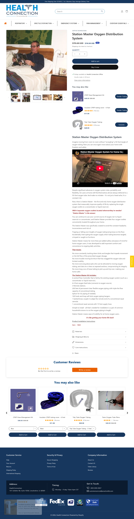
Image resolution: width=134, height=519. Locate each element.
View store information (82, 80)
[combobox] (80, 11)
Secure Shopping (52, 460)
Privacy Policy (51, 463)
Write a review (85, 370)
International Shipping (13, 473)
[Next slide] (127, 413)
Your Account (10, 463)
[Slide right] (64, 97)
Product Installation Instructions (83, 321)
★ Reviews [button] (132, 261)
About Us (91, 460)
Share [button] (77, 353)
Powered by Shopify (77, 515)
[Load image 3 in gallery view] (36, 97)
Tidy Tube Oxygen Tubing (93, 122)
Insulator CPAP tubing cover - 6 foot (97, 108)
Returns (8, 467)
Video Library (92, 467)
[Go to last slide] (7, 413)
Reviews (90, 470)
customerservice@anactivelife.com (101, 491)
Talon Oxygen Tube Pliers (111, 417)
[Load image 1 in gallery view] (15, 97)
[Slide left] (8, 97)
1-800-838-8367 (95, 488)
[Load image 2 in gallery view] (26, 97)
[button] (100, 331)
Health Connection (62, 515)
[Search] (102, 11)
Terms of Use (51, 467)
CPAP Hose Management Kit (94, 95)
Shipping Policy (11, 470)
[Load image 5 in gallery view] (57, 97)
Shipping (75, 46)
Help (7, 460)
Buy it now (95, 67)
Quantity (75, 50)
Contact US (91, 463)
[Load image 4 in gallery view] (47, 97)
